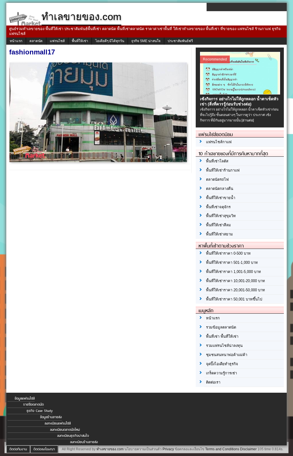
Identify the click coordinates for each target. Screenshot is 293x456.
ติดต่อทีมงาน (18, 449)
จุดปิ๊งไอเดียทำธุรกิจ (222, 364)
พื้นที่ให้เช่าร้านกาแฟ (222, 170)
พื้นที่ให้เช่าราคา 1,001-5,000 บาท (233, 272)
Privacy (168, 449)
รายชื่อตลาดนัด (33, 404)
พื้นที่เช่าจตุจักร (218, 207)
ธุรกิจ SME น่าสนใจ (146, 41)
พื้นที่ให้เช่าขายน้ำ (220, 198)
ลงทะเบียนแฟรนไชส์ (58, 423)
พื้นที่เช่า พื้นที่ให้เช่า (222, 336)
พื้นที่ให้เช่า (80, 41)
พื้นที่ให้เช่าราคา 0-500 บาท (228, 253)
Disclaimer (248, 449)
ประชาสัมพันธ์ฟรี (180, 41)
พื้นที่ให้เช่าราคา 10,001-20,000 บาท (235, 281)
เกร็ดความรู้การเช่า (221, 373)
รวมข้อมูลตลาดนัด (221, 327)
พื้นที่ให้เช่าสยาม (219, 234)
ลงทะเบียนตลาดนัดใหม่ (65, 430)
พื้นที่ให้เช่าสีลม (218, 225)
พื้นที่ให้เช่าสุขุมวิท (221, 216)
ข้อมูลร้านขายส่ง (51, 417)
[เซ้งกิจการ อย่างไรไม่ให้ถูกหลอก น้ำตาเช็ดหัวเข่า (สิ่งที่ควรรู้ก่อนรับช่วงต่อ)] (241, 93)
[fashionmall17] (99, 160)
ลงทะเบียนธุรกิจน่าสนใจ (73, 436)
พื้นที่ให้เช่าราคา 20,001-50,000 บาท (235, 290)
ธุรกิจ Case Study (40, 411)
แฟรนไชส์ (57, 41)
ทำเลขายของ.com (110, 449)
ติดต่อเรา (213, 382)
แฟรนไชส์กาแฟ (218, 142)
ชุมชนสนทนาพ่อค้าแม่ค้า (226, 355)
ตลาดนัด (36, 41)
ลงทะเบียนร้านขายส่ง (84, 442)
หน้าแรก (16, 41)
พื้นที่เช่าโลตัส (217, 161)
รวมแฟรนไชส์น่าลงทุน (224, 345)
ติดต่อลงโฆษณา (44, 449)
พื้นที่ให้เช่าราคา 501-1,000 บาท (232, 262)
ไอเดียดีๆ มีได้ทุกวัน (109, 41)
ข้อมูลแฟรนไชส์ (25, 398)
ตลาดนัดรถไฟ (217, 179)
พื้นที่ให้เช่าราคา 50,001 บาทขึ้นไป (234, 299)
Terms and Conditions (222, 449)
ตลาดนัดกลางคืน (219, 188)
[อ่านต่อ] (247, 120)
